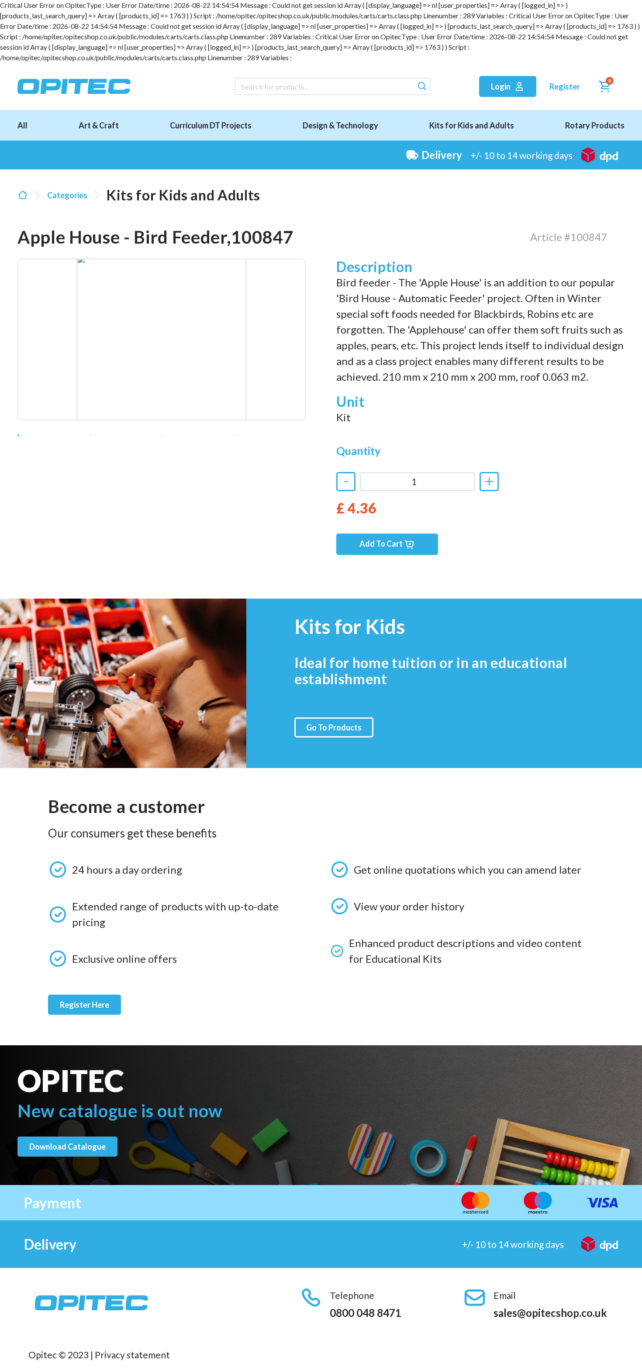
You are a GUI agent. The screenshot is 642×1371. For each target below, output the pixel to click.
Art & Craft (99, 125)
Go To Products (334, 727)
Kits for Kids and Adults (471, 125)
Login (501, 86)
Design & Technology (340, 125)
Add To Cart (381, 543)
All (22, 125)
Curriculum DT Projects (211, 125)
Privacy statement (132, 1354)
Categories (67, 195)
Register (564, 86)
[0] (602, 88)
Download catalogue (67, 1146)
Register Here (84, 1004)
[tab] (18, 435)
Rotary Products (595, 125)
